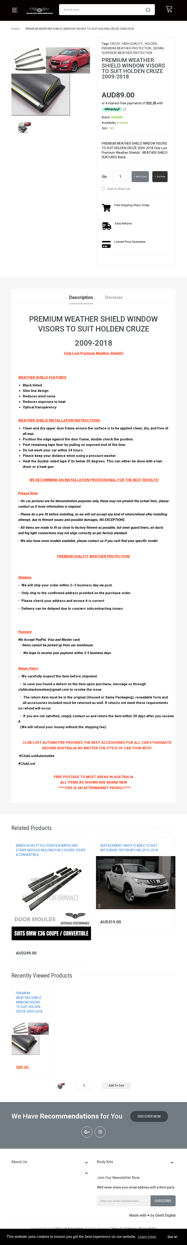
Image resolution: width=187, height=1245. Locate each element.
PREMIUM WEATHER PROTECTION (126, 48)
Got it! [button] (172, 1237)
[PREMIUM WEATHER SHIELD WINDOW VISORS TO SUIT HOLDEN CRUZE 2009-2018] (24, 126)
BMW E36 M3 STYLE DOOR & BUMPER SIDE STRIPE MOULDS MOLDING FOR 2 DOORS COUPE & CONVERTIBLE (51, 850)
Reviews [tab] (114, 297)
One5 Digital (165, 1215)
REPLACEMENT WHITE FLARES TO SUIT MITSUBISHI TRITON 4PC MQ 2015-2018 (129, 848)
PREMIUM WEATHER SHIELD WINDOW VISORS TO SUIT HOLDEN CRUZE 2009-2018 (29, 1002)
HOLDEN (151, 44)
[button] (16, 907)
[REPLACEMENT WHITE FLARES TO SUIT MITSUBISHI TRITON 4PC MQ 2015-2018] (135, 882)
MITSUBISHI (107, 854)
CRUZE (115, 44)
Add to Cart (141, 176)
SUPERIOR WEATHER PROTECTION (127, 53)
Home (15, 28)
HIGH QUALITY (132, 44)
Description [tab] (81, 297)
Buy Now (160, 176)
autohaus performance (33, 859)
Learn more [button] (147, 1237)
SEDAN (158, 48)
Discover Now (149, 1116)
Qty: (104, 176)
